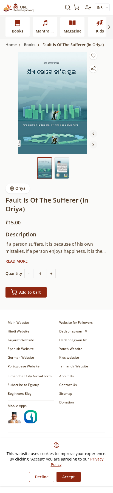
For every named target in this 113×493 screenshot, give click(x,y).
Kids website (69, 357)
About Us (66, 376)
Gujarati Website (21, 340)
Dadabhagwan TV (73, 331)
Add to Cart (30, 292)
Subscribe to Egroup (23, 384)
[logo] (18, 7)
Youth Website (70, 348)
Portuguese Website (23, 366)
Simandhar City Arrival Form (30, 376)
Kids (100, 31)
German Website (21, 357)
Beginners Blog (20, 393)
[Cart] (77, 7)
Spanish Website (21, 348)
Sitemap (65, 393)
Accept (68, 476)
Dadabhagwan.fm (73, 340)
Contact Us (68, 384)
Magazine (72, 31)
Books (17, 31)
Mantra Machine (46, 31)
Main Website (18, 322)
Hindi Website (18, 331)
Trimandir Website (73, 366)
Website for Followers (76, 322)
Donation (66, 402)
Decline (42, 476)
